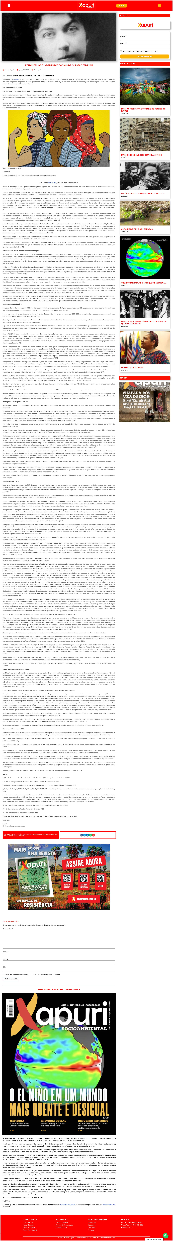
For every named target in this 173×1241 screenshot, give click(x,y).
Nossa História (28, 1225)
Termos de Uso (61, 1227)
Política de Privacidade (64, 1225)
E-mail (6, 959)
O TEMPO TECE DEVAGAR (132, 367)
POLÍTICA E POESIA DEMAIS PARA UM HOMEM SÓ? (142, 193)
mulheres (16, 79)
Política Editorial (62, 1222)
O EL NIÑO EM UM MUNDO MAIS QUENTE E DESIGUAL (143, 283)
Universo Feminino (40, 70)
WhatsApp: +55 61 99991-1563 (132, 1225)
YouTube (91, 1227)
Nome (6, 951)
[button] (159, 5)
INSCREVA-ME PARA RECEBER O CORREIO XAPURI (140, 51)
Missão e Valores (29, 1227)
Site (4, 967)
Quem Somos (28, 1222)
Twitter (91, 1230)
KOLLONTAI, (52, 183)
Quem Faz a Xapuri (30, 1230)
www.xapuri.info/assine (67, 1205)
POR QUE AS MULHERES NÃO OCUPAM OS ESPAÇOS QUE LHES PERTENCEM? (143, 322)
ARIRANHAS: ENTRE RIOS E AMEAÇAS (137, 229)
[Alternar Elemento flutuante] (165, 1235)
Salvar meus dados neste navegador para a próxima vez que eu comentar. (32, 974)
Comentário (8, 929)
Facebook (91, 1225)
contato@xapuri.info (109, 1205)
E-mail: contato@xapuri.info (131, 1222)
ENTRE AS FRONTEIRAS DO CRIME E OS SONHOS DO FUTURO (143, 110)
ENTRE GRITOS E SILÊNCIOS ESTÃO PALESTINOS (141, 155)
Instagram (92, 1222)
